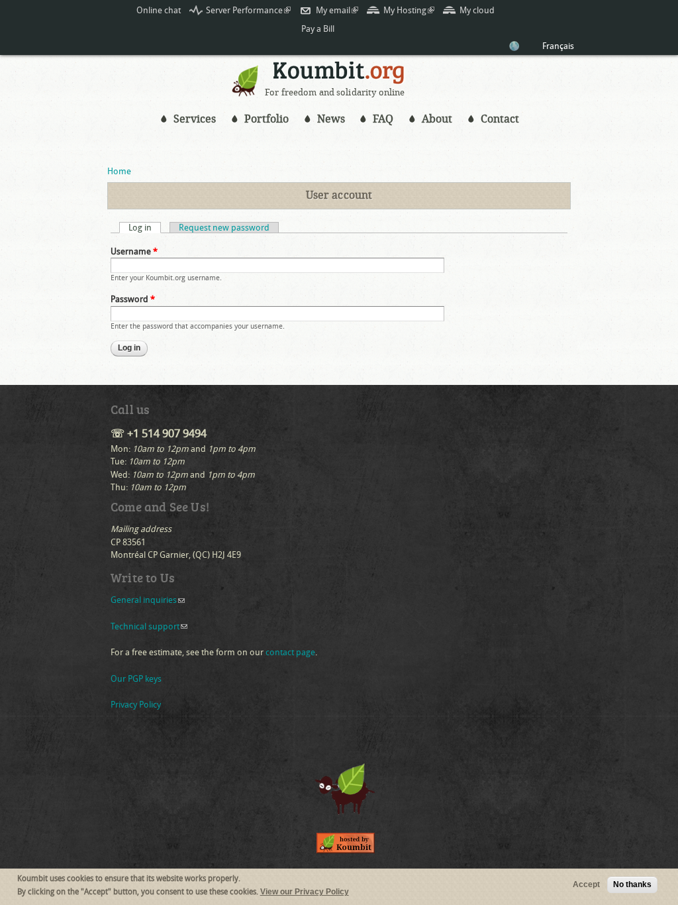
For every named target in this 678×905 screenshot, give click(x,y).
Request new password (224, 228)
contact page (290, 652)
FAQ (383, 119)
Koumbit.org (339, 74)
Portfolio (266, 119)
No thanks (632, 884)
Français (558, 46)
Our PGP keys (136, 679)
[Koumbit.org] (245, 93)
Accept (586, 884)
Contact (500, 119)
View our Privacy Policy (304, 891)
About (437, 119)
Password (133, 299)
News (331, 119)
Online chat (158, 10)
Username (134, 251)
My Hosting (408, 10)
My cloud (477, 10)
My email (337, 10)
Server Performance (248, 10)
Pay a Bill (317, 29)
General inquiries (148, 600)
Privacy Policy (136, 705)
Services (194, 119)
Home (119, 171)
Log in (144, 228)
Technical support (149, 626)
